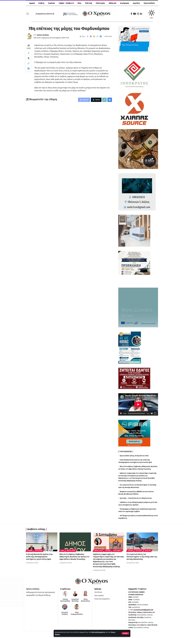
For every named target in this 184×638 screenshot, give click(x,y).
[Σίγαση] (152, 413)
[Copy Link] (97, 36)
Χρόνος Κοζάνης (43, 35)
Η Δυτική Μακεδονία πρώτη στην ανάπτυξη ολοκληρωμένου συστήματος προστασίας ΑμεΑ (39, 556)
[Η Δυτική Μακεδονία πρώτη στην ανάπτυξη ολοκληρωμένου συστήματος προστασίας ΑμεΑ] (41, 541)
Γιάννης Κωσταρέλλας (65, 600)
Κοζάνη (29, 550)
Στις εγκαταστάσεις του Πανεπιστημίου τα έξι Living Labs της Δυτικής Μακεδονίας (142, 556)
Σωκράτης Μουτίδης (75, 600)
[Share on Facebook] (87, 36)
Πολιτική (148, 550)
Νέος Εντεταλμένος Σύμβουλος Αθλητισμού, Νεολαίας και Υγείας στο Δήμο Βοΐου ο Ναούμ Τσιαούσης (74, 556)
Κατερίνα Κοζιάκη (65, 613)
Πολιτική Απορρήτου (98, 632)
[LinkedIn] (141, 14)
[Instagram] (137, 14)
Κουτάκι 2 (139, 550)
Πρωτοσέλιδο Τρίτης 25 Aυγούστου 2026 (134, 456)
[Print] (100, 36)
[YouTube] (134, 14)
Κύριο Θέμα (38, 550)
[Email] (94, 36)
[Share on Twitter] (90, 36)
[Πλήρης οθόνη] (155, 413)
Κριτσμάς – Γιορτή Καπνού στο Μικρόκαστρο (136, 498)
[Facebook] (131, 14)
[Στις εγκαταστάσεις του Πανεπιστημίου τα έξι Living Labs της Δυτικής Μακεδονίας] (142, 541)
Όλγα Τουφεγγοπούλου (77, 613)
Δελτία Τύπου (71, 550)
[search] (28, 14)
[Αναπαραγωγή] (121, 413)
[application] (138, 404)
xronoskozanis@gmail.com (143, 610)
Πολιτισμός (117, 550)
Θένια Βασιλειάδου (85, 600)
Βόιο (62, 550)
